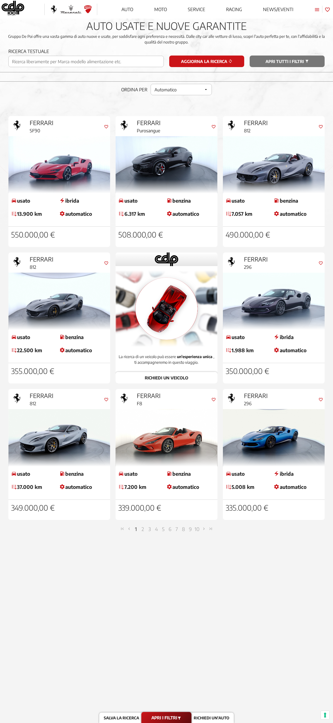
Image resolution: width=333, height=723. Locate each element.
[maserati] (70, 9)
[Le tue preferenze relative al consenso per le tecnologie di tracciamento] (325, 715)
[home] (13, 9)
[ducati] (88, 9)
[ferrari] (53, 9)
